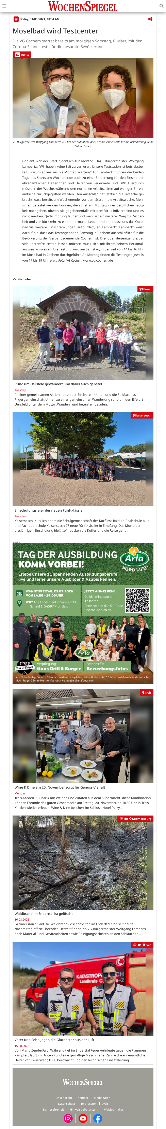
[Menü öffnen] (4, 6)
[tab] (22, 54)
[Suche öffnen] (161, 6)
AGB (105, 1103)
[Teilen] (150, 19)
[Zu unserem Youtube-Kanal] (83, 1118)
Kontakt (83, 1098)
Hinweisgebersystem (84, 1109)
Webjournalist (113, 1109)
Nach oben (24, 279)
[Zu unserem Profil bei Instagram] (68, 1118)
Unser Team (64, 1098)
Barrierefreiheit (53, 1109)
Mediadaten (102, 1098)
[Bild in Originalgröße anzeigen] (83, 98)
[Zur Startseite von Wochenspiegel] (82, 6)
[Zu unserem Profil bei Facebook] (97, 1118)
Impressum (89, 1103)
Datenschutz (66, 1103)
